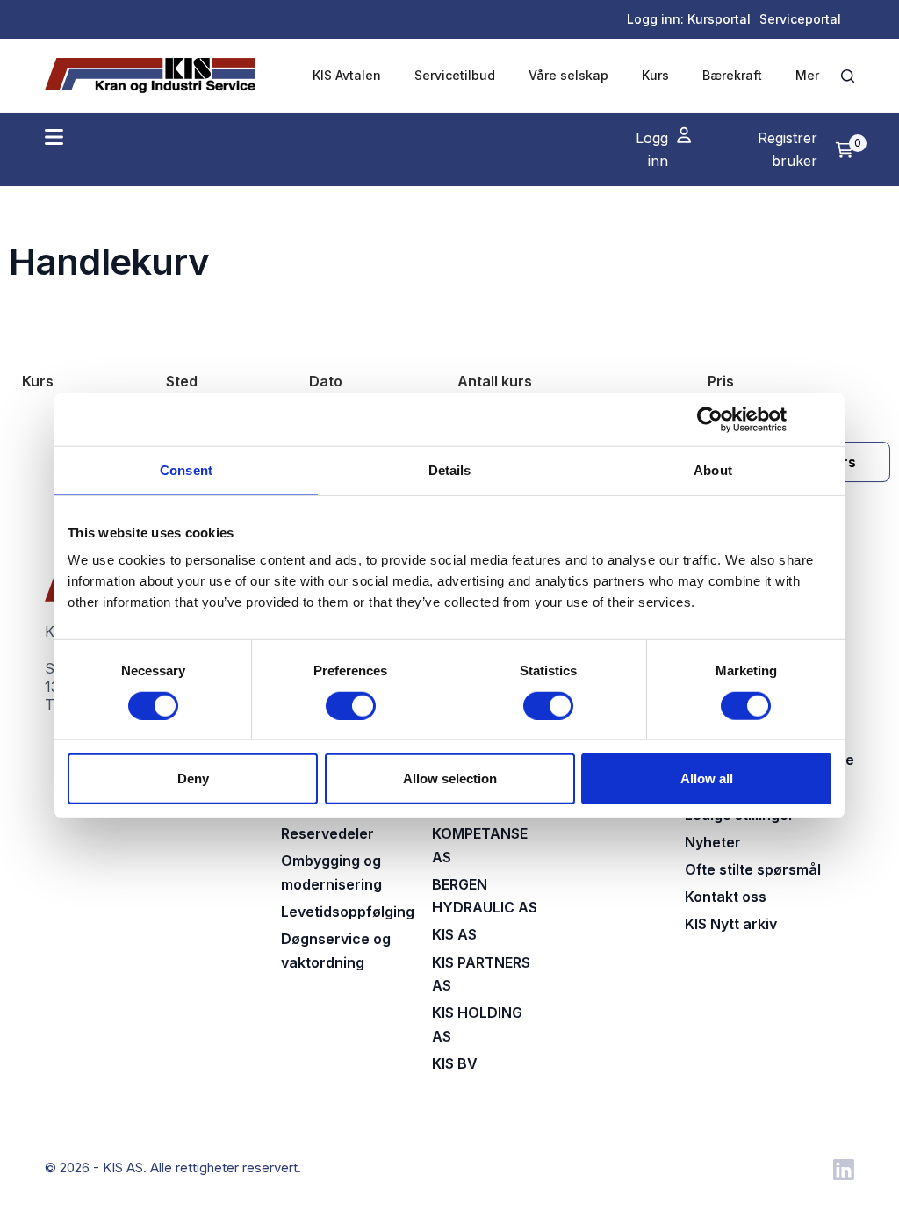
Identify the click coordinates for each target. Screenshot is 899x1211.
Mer (807, 75)
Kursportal (719, 18)
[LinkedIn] (843, 1169)
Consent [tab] (186, 469)
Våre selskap (568, 75)
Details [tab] (449, 469)
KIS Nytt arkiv (731, 924)
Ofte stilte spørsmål (753, 869)
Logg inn (652, 149)
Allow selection (450, 778)
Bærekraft (732, 75)
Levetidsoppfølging (347, 911)
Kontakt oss (725, 896)
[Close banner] (825, 419)
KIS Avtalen (347, 75)
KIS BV (455, 1063)
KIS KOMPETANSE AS (480, 834)
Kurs (655, 75)
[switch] (351, 705)
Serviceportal (800, 18)
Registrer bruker (787, 149)
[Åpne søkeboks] (847, 76)
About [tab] (713, 469)
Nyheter (713, 842)
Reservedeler (327, 833)
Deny (193, 778)
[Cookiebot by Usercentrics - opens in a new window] (710, 419)
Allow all (706, 778)
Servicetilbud (454, 75)
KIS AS (454, 934)
